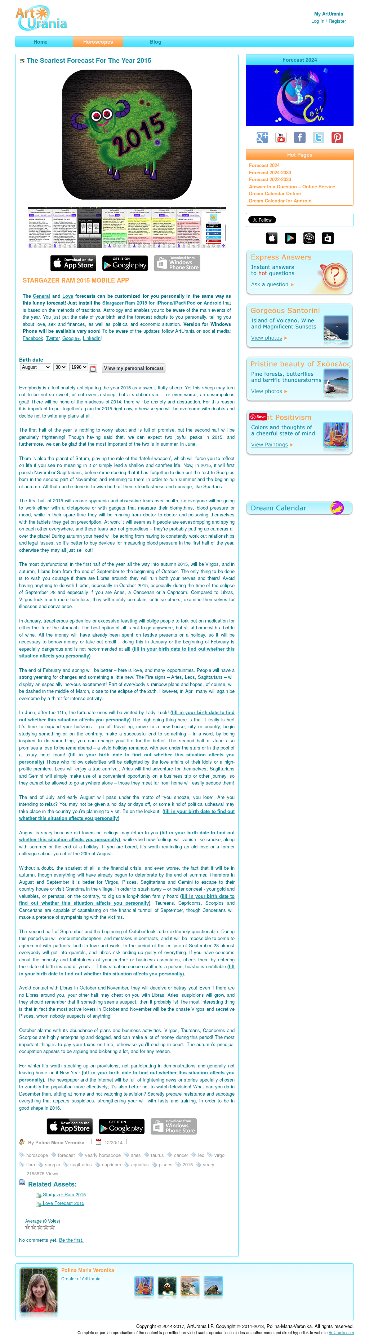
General (41, 295)
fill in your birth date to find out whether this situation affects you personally (127, 716)
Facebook (33, 338)
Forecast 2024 (264, 165)
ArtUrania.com (341, 1332)
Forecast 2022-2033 (270, 179)
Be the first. (71, 1239)
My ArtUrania (328, 13)
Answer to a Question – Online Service (292, 186)
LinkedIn (92, 338)
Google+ (71, 338)
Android (213, 302)
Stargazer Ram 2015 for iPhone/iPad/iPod (149, 302)
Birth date (31, 359)
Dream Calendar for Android (280, 200)
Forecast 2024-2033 (270, 172)
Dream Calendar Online (275, 193)
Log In (317, 20)
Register (337, 20)
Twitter (52, 338)
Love (67, 295)
